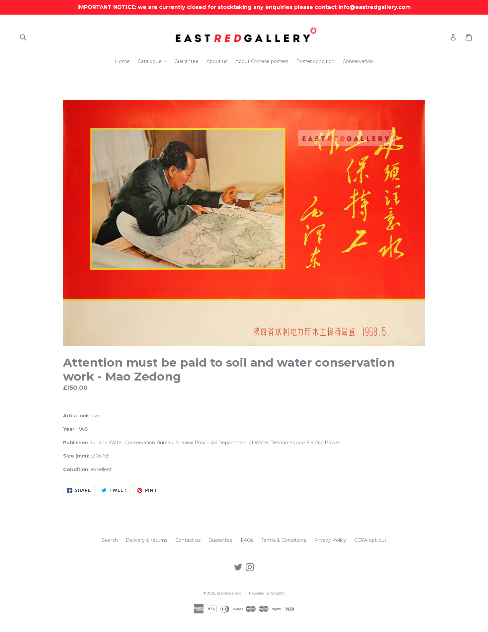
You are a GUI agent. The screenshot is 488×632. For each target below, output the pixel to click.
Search (110, 540)
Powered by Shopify (267, 593)
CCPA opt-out (370, 540)
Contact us (188, 540)
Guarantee (186, 61)
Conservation (358, 61)
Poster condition (315, 61)
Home (122, 61)
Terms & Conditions (283, 540)
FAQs (247, 540)
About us (216, 61)
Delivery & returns (146, 540)
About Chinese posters (261, 61)
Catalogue (154, 61)
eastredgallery (229, 593)
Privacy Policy (330, 540)
